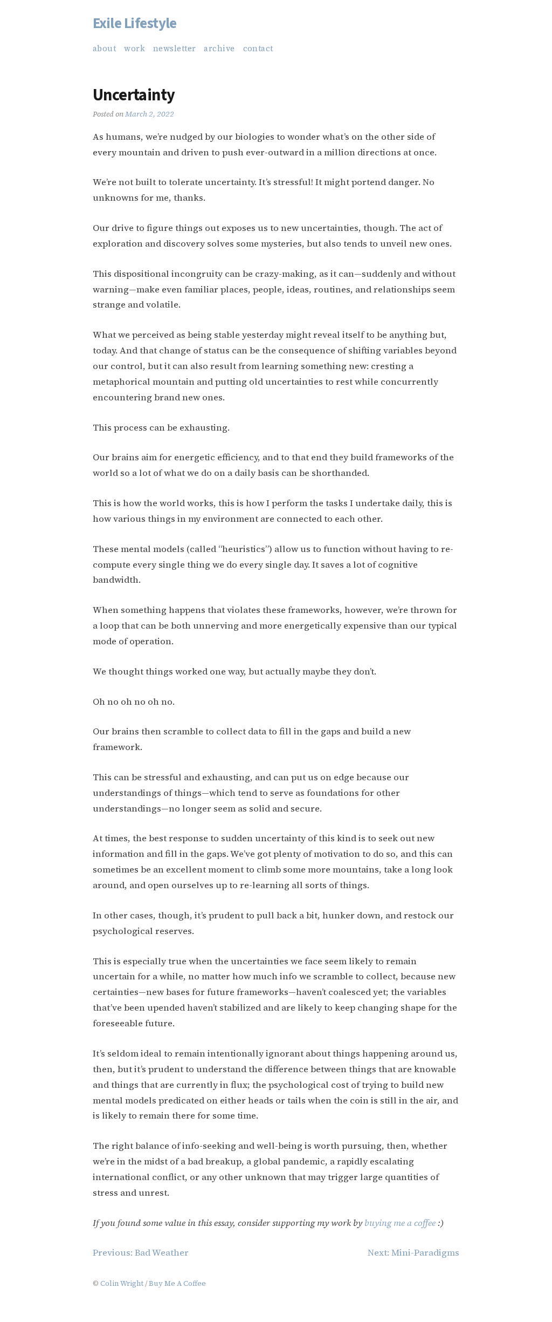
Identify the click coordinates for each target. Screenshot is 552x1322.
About (104, 48)
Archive (219, 48)
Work (134, 48)
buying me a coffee (400, 1223)
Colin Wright (121, 1283)
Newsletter (174, 48)
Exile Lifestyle (135, 23)
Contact (258, 48)
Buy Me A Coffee (177, 1283)
